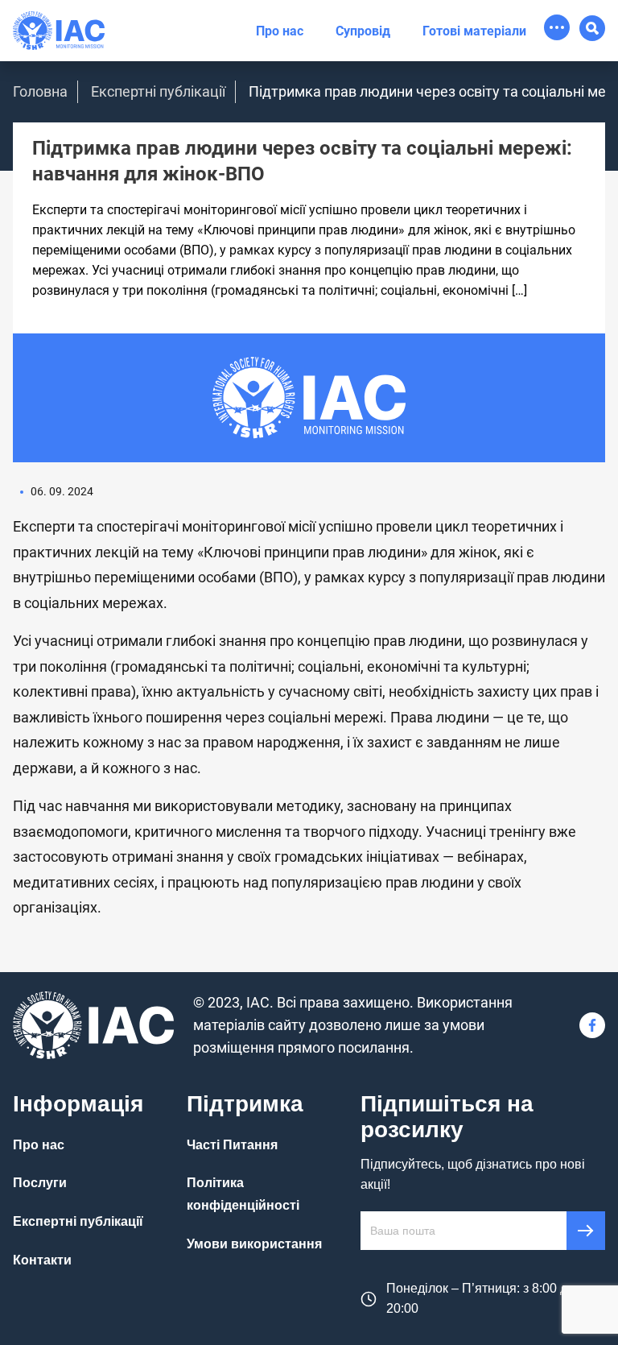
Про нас (279, 31)
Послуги (40, 1183)
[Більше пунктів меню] (557, 27)
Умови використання (254, 1244)
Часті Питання (232, 1145)
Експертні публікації (158, 91)
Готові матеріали (474, 31)
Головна (40, 91)
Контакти (42, 1260)
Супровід (363, 31)
